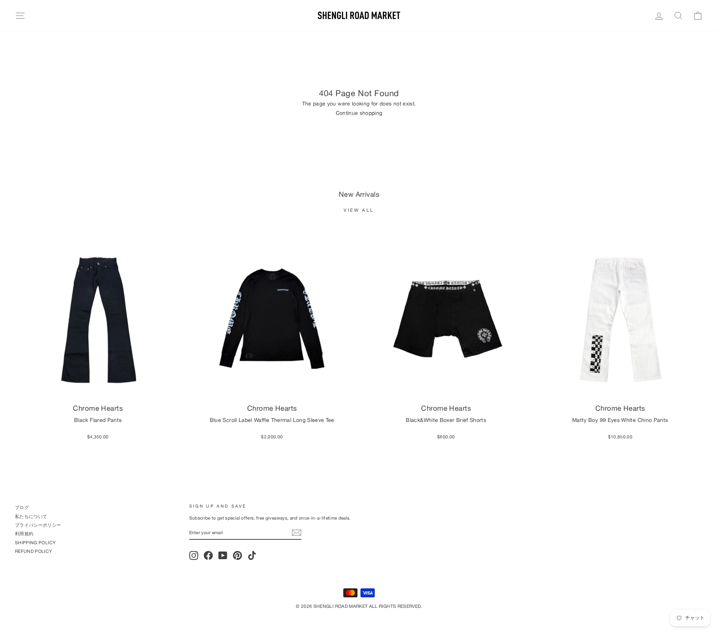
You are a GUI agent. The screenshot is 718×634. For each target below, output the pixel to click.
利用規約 (24, 533)
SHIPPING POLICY (35, 542)
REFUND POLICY (33, 551)
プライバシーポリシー (38, 525)
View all (359, 210)
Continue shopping (359, 113)
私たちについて (31, 516)
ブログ (22, 507)
